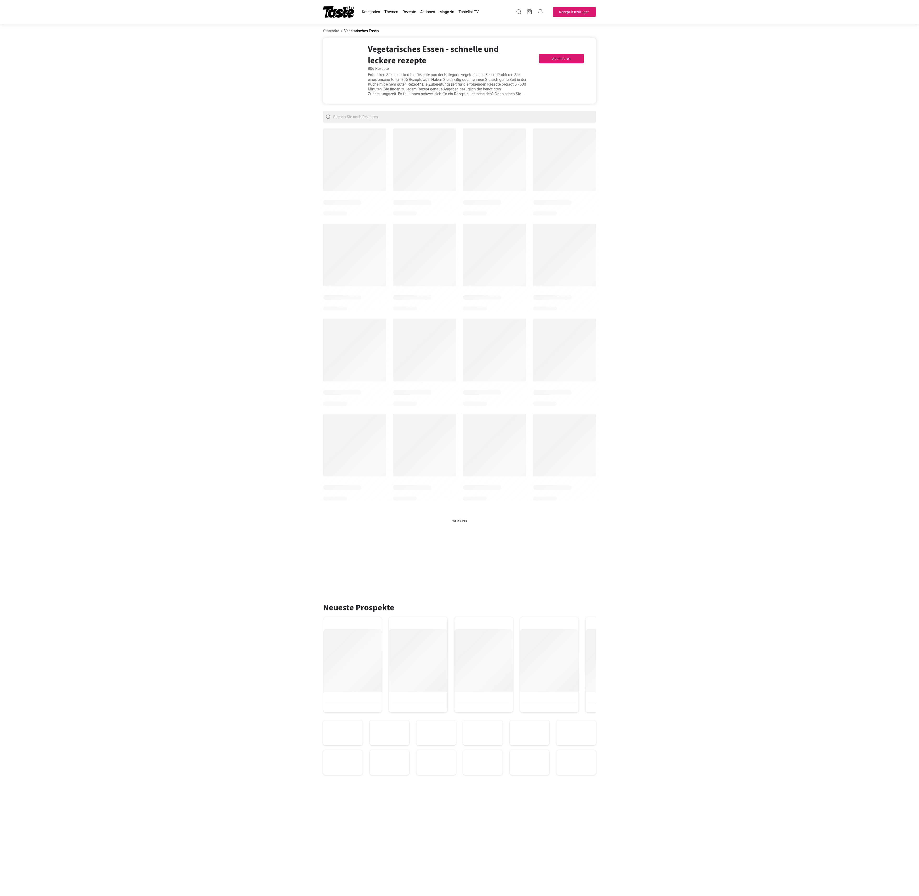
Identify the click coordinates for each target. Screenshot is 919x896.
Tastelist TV (469, 12)
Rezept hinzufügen (574, 12)
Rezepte (409, 12)
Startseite (331, 31)
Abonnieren (561, 59)
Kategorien (371, 12)
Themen (391, 12)
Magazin (446, 12)
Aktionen (427, 12)
